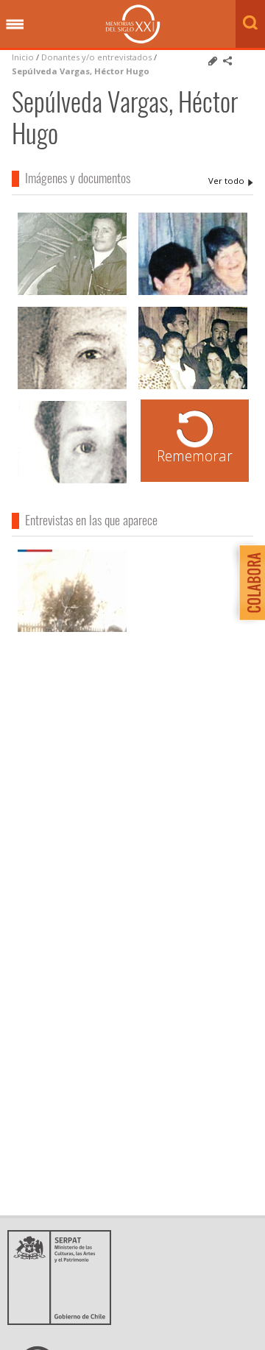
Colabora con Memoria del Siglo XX (248, 582)
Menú (14, 25)
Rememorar (195, 456)
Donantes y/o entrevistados (96, 57)
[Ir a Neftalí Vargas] (72, 387)
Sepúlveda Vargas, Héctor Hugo (80, 71)
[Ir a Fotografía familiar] (192, 293)
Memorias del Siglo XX (132, 24)
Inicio (23, 57)
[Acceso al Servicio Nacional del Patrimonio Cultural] (64, 1320)
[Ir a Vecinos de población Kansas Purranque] (192, 387)
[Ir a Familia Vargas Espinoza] (72, 293)
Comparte (227, 61)
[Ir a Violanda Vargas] (72, 481)
